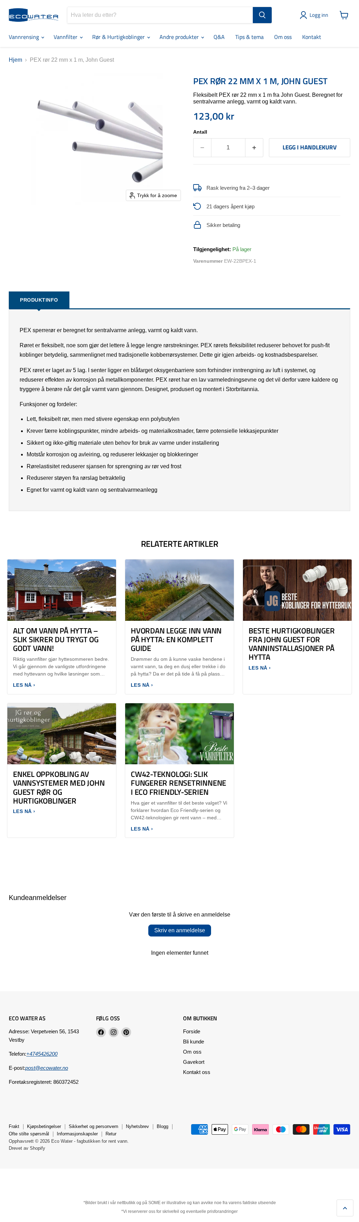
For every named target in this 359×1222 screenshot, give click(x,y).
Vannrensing (24, 37)
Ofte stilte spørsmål (29, 1133)
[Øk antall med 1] (254, 147)
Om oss (283, 37)
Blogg (162, 1126)
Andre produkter (180, 37)
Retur (111, 1133)
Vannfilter (66, 37)
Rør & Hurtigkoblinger (119, 37)
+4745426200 (41, 1054)
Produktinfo (39, 300)
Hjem (15, 60)
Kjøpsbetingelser (44, 1126)
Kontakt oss (196, 1072)
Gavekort (193, 1062)
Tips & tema (249, 37)
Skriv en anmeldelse (179, 930)
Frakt (14, 1126)
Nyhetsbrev (137, 1126)
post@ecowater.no (46, 1068)
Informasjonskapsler (77, 1133)
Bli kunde (193, 1042)
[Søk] (262, 15)
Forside (191, 1031)
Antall (200, 132)
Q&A (219, 37)
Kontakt (311, 37)
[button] (315, 15)
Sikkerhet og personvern (93, 1126)
